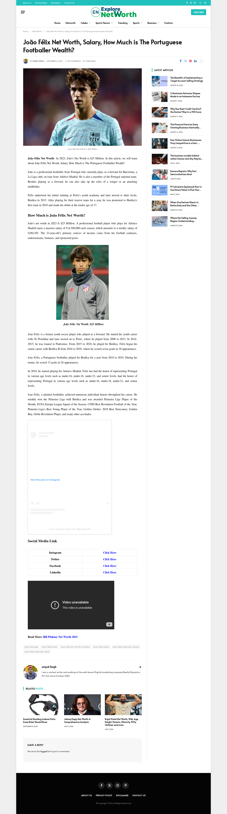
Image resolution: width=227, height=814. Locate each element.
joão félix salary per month (126, 646)
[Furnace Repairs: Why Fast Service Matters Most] (160, 174)
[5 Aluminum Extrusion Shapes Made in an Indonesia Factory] (160, 96)
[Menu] (23, 12)
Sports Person (103, 22)
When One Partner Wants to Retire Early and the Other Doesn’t (184, 204)
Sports (136, 22)
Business (152, 22)
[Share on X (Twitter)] (185, 60)
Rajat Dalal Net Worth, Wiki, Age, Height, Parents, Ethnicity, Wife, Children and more (122, 722)
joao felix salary (101, 646)
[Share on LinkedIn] (195, 60)
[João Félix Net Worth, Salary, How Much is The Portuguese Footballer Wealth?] (82, 107)
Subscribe (199, 12)
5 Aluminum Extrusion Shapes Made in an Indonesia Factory (185, 95)
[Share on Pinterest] (190, 60)
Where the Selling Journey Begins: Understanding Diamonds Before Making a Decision (184, 219)
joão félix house (49, 646)
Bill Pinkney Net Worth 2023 (60, 637)
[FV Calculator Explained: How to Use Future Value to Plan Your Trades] (160, 190)
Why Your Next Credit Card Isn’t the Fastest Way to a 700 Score (185, 110)
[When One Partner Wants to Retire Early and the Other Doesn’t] (160, 206)
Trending (123, 22)
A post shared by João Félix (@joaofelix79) (70, 529)
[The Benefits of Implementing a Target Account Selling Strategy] (160, 81)
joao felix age (31, 646)
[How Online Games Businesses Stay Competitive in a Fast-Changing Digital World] (160, 143)
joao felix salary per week (37, 651)
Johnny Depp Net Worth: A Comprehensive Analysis (77, 720)
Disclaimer (56, 2)
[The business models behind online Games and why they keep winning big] (160, 159)
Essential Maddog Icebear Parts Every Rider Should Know (39, 720)
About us (27, 2)
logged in (45, 751)
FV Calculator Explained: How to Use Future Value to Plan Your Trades (186, 188)
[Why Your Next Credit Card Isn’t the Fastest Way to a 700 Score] (160, 112)
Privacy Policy (41, 2)
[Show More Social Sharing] (201, 60)
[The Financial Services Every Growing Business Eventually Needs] (160, 128)
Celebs (84, 22)
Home (57, 22)
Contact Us (70, 2)
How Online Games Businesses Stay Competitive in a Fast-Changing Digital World (185, 142)
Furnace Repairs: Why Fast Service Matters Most (183, 173)
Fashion (168, 22)
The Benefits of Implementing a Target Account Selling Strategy (186, 79)
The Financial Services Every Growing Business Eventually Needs (184, 126)
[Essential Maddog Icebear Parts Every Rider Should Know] (41, 704)
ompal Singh (38, 61)
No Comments (74, 61)
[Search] (205, 3)
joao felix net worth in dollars (75, 646)
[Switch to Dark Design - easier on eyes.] (200, 3)
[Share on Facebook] (180, 60)
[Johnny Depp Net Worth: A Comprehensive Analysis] (82, 704)
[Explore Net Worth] (113, 12)
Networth (71, 22)
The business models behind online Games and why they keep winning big (187, 157)
